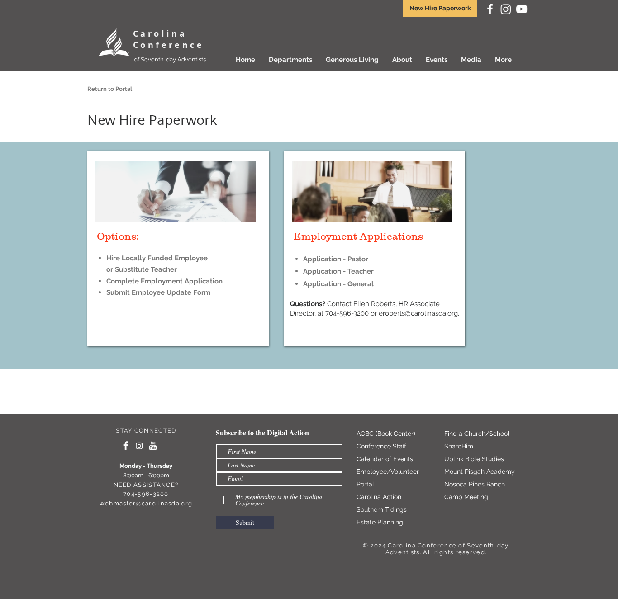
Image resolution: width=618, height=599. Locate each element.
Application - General (338, 284)
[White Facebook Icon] (490, 9)
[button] (352, 59)
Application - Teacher (338, 271)
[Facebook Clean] (125, 445)
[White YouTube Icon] (521, 9)
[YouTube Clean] (152, 445)
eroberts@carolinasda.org (418, 313)
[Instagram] (506, 9)
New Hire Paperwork (440, 8)
